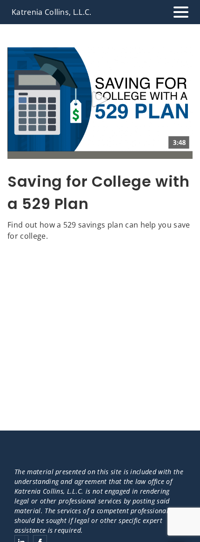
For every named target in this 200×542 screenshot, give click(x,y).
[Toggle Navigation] (180, 12)
